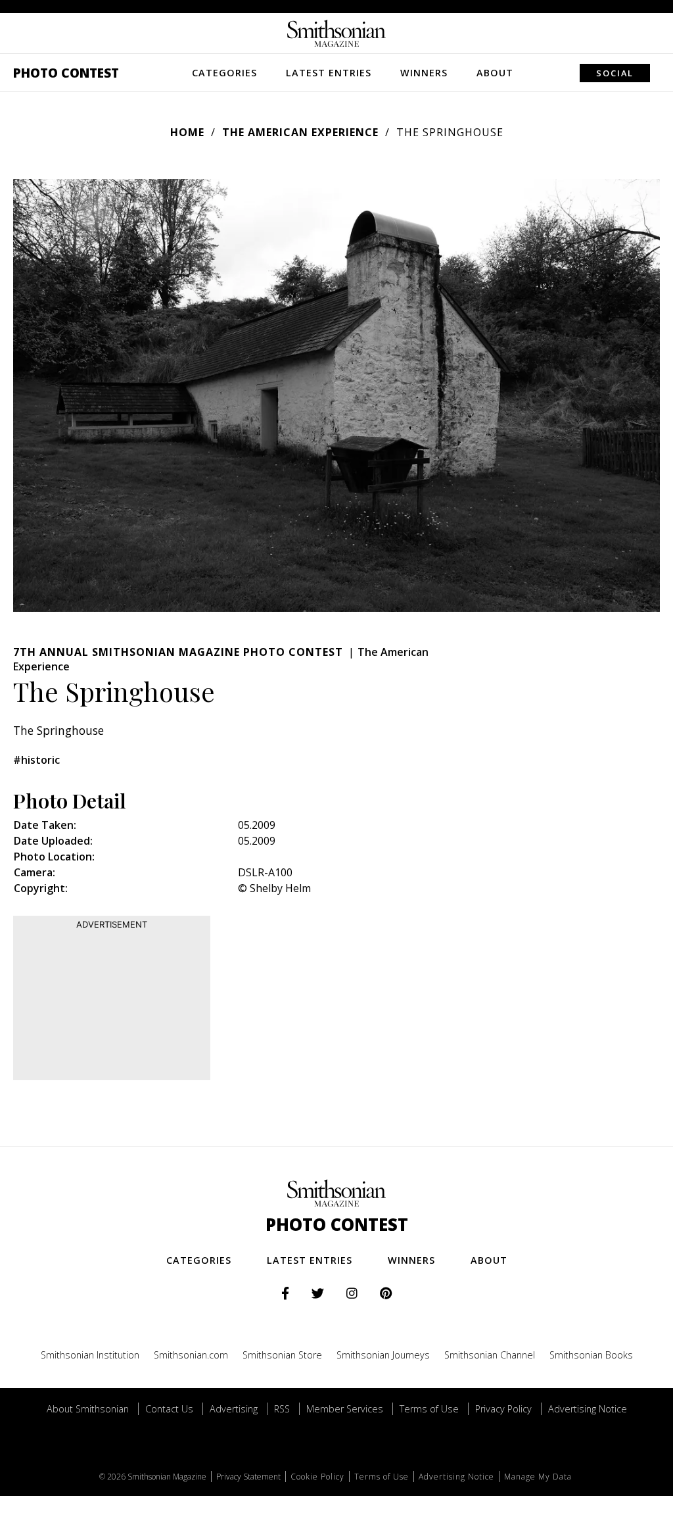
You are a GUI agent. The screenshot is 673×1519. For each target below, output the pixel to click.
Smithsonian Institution (90, 1355)
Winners (424, 72)
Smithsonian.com (191, 1355)
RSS (282, 1409)
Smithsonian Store (282, 1355)
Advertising (234, 1409)
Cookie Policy (317, 1476)
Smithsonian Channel (489, 1355)
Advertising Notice (587, 1409)
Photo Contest (66, 73)
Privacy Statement (248, 1476)
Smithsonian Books (591, 1355)
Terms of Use (429, 1409)
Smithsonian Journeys (383, 1355)
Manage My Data (538, 1476)
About (494, 72)
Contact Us (169, 1409)
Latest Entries (328, 72)
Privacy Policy (503, 1409)
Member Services (344, 1409)
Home (187, 132)
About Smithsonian (88, 1409)
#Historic (36, 760)
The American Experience (300, 132)
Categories (224, 72)
